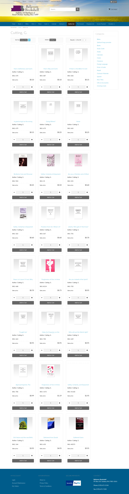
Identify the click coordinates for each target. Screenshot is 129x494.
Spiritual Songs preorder (104, 42)
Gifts (33, 24)
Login (13, 480)
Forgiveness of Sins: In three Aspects (51, 280)
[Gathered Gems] (78, 423)
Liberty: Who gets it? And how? (78, 227)
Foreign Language (102, 64)
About (24, 1)
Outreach (61, 24)
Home (13, 24)
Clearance (100, 61)
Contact (31, 1)
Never (78, 121)
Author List (71, 24)
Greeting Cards (101, 86)
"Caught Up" (23, 332)
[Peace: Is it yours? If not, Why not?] (23, 265)
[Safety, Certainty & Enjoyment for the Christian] (50, 160)
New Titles (100, 79)
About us (42, 480)
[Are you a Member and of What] (78, 160)
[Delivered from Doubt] (50, 423)
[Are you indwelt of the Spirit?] (78, 265)
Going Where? (50, 121)
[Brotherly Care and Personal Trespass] (23, 160)
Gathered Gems (78, 437)
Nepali (99, 70)
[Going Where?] (50, 107)
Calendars (100, 55)
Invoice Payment (101, 24)
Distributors (17, 1)
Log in (113, 1)
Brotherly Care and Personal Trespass (23, 175)
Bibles (27, 24)
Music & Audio (101, 67)
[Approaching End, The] (23, 370)
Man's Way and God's (51, 69)
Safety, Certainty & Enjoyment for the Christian (50, 175)
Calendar (54, 24)
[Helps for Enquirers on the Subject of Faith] (50, 318)
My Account (80, 24)
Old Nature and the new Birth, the (23, 438)
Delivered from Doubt (51, 437)
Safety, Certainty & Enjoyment (23, 227)
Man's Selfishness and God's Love (23, 69)
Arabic (99, 52)
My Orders (15, 486)
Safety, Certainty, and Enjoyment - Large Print (78, 385)
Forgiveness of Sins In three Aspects (51, 385)
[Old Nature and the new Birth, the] (23, 423)
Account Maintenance (18, 483)
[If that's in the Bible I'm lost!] (78, 54)
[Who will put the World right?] (78, 318)
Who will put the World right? (78, 332)
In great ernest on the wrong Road (23, 122)
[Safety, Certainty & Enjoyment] (23, 213)
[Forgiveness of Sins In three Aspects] (50, 370)
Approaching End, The (23, 385)
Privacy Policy (44, 483)
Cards (46, 24)
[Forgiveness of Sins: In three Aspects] (50, 265)
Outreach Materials (103, 73)
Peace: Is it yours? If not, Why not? (23, 280)
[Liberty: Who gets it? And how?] (78, 213)
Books (19, 24)
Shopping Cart (90, 24)
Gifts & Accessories (103, 83)
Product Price (23, 40)
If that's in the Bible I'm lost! (78, 69)
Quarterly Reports (56, 1)
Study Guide (100, 48)
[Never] (78, 107)
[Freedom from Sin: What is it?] (50, 213)
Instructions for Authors (42, 1)
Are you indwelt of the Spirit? (78, 279)
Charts (99, 58)
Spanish (99, 76)
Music (40, 24)
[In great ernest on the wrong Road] (23, 107)
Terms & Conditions (45, 486)
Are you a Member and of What (78, 174)
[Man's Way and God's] (50, 54)
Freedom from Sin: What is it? (50, 227)
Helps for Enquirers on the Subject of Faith (50, 333)
